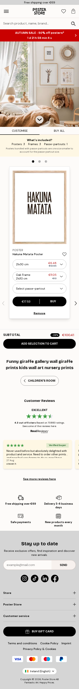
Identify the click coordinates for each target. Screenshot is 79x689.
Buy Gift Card (43, 631)
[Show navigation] (6, 11)
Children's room (41, 380)
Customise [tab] (20, 131)
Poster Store (48, 679)
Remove (39, 313)
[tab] (63, 11)
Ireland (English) (40, 671)
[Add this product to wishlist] (64, 254)
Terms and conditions (22, 643)
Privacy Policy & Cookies (39, 649)
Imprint (66, 643)
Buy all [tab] (59, 131)
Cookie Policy (49, 643)
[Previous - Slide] (3, 303)
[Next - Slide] (76, 303)
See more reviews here (39, 479)
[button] (39, 120)
